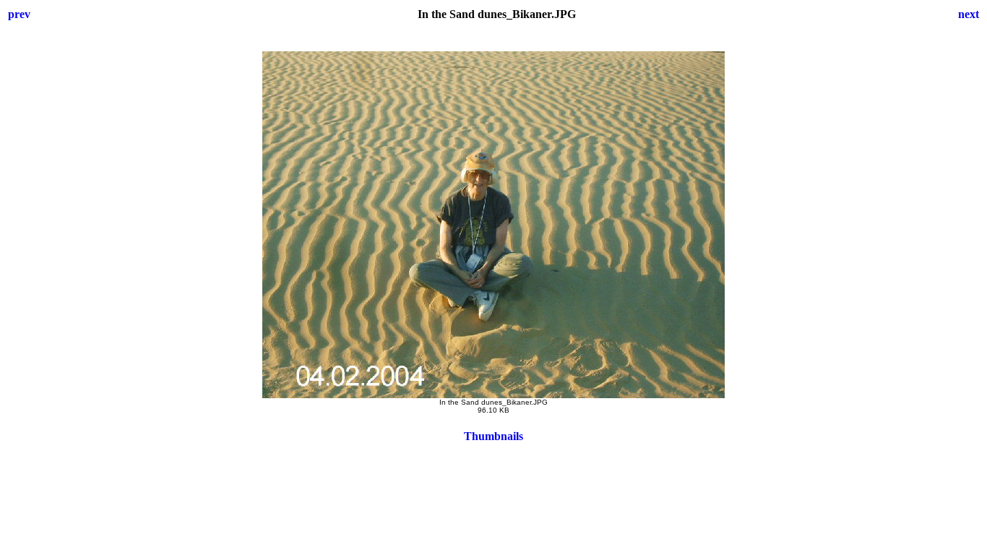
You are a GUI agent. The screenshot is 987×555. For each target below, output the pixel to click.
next (968, 14)
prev (19, 14)
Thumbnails (493, 436)
